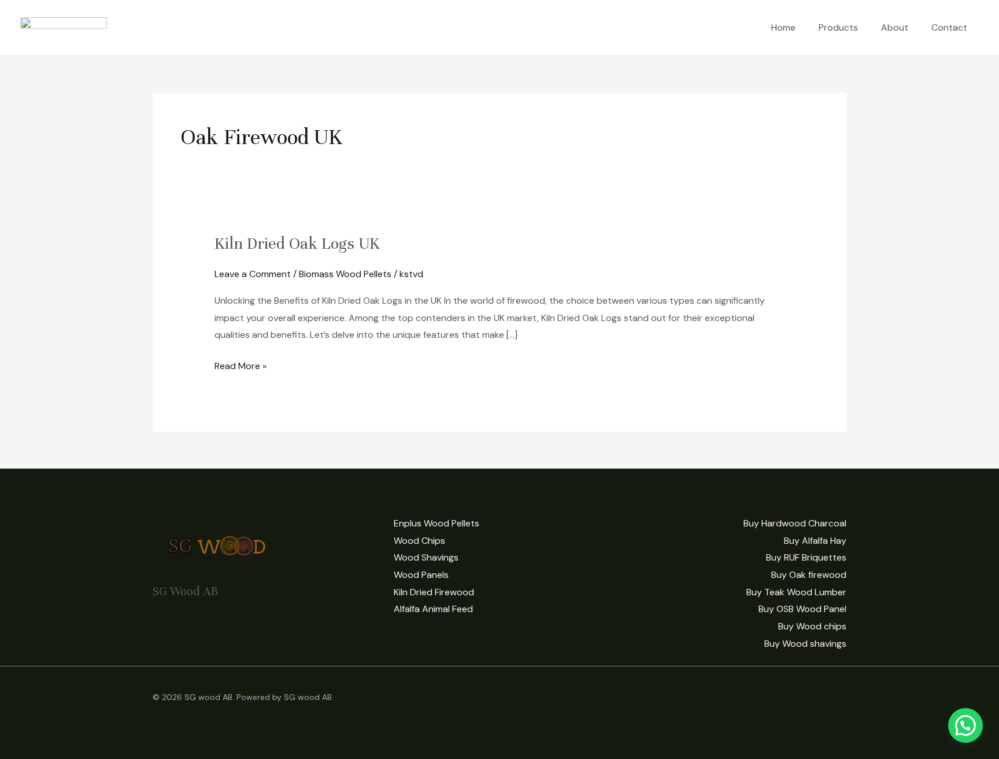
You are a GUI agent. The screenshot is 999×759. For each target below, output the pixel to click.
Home (783, 27)
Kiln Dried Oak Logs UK (297, 243)
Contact (949, 27)
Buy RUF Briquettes (806, 557)
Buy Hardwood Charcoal (794, 523)
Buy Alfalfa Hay (815, 541)
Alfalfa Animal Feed (433, 609)
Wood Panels (421, 575)
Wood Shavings (426, 557)
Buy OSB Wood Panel (802, 609)
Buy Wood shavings (805, 644)
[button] (965, 725)
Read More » (240, 365)
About (894, 27)
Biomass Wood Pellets (345, 274)
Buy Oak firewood (808, 575)
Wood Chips (419, 541)
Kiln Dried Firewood (434, 592)
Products (838, 27)
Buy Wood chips (812, 626)
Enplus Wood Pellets (436, 523)
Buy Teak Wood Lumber (796, 592)
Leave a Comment (252, 274)
